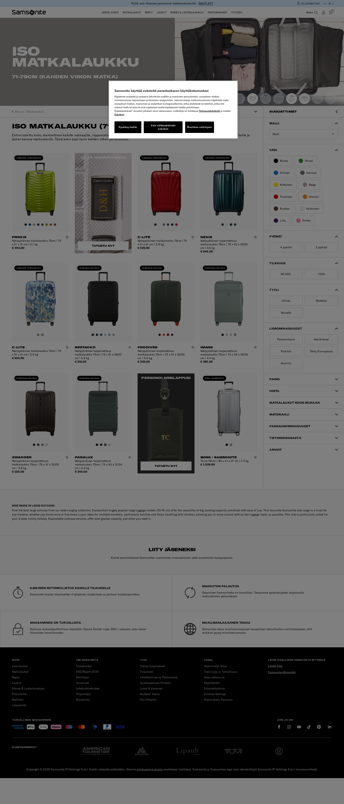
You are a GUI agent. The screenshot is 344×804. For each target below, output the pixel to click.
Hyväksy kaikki (128, 127)
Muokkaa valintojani (199, 127)
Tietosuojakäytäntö (209, 110)
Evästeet (119, 114)
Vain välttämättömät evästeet (163, 127)
